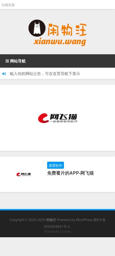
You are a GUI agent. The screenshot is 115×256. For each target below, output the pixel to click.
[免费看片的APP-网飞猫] (57, 118)
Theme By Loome (57, 231)
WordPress (84, 219)
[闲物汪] (57, 31)
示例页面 (8, 4)
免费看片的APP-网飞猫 (70, 173)
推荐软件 (55, 165)
